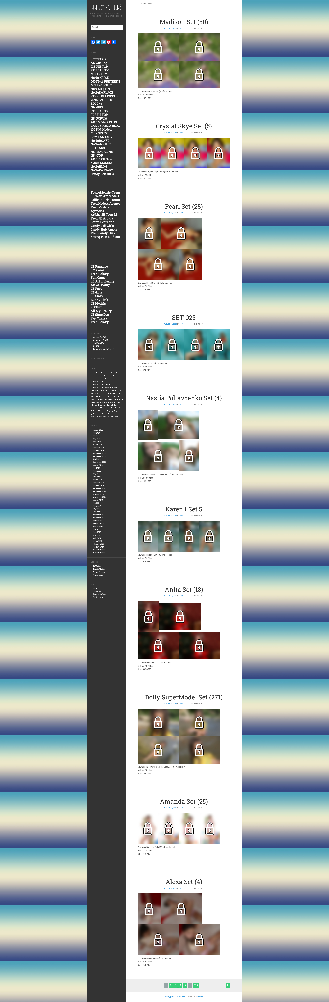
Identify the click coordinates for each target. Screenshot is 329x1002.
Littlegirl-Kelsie (99, 399)
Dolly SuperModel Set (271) (184, 697)
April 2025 (97, 477)
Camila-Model (112, 390)
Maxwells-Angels (105, 402)
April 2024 (97, 512)
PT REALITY (100, 70)
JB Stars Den (100, 314)
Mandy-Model (109, 399)
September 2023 (99, 523)
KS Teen (97, 307)
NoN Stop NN (100, 89)
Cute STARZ (99, 133)
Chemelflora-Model (111, 393)
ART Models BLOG (104, 122)
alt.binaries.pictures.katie (99, 381)
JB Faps (96, 288)
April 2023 (97, 538)
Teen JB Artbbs (102, 218)
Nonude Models (99, 569)
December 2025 (99, 453)
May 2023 (96, 535)
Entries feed (97, 591)
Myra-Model (110, 405)
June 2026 (97, 436)
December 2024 (99, 488)
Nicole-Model (95, 411)
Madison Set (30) (99, 337)
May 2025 (96, 474)
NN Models (97, 566)
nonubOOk (98, 59)
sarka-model (99, 417)
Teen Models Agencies (100, 209)
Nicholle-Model (109, 408)
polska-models (110, 414)
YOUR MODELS (102, 163)
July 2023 (96, 529)
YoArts (200, 997)
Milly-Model (94, 405)
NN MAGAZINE (102, 152)
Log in (95, 588)
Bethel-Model (95, 390)
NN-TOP (97, 155)
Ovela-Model (103, 411)
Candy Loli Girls (102, 174)
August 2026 (98, 430)
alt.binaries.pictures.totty (98, 387)
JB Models (98, 303)
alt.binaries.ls (110, 376)
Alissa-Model (115, 373)
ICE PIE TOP (99, 67)
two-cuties (106, 417)
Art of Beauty (100, 285)
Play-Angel (110, 411)
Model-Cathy (102, 405)
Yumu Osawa (113, 417)
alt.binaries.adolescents (98, 376)
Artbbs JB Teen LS (104, 214)
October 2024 (98, 494)
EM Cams (97, 270)
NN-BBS (97, 107)
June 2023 (97, 532)
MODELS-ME (100, 74)
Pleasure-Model (100, 414)
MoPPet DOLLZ (101, 85)
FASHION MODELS (104, 96)
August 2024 (98, 500)
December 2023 (99, 515)
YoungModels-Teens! (106, 192)
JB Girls (96, 292)
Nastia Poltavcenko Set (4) (103, 349)
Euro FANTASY (102, 137)
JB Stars (97, 296)
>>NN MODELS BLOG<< (101, 102)
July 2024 (96, 503)
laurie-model (106, 396)
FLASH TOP (99, 115)
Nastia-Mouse (100, 408)
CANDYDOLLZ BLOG (105, 126)
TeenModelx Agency (106, 203)
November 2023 (99, 518)
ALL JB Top (99, 63)
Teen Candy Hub (103, 233)
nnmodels (184, 28)
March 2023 (97, 541)
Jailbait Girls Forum (105, 200)
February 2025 (98, 483)
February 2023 (98, 544)
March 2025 (97, 480)
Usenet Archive (99, 572)
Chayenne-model (100, 393)
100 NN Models (101, 129)
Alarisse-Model (95, 373)
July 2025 (96, 468)
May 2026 (96, 439)
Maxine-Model (95, 402)
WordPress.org (98, 597)
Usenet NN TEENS (107, 7)
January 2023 (98, 547)
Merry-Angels (115, 402)
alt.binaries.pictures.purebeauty (100, 384)
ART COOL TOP (101, 159)
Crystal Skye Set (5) (100, 340)
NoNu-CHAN (100, 78)
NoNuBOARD (100, 141)
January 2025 (98, 485)
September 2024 (99, 497)
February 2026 (98, 448)
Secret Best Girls (102, 222)
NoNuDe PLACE (102, 92)
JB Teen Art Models (105, 196)
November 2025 (99, 456)
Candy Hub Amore (104, 229)
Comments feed (99, 594)
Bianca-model (103, 390)
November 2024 (99, 491)
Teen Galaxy (100, 274)
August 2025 (98, 465)
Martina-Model (118, 399)
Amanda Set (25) (184, 801)
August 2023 (98, 526)
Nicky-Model (118, 408)
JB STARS (98, 148)
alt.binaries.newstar (113, 379)
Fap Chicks (99, 318)
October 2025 (98, 459)
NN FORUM (99, 118)
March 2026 (97, 445)
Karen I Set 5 (183, 509)
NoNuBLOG (99, 166)
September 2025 (99, 462)
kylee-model (98, 396)
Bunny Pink (99, 300)
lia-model (113, 396)
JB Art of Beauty (103, 281)
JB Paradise (99, 266)
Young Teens (98, 575)
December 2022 (99, 550)
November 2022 (99, 553)
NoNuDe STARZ (102, 170)
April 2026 (97, 442)
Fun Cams (98, 277)
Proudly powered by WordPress (175, 997)
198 (196, 985)
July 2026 (96, 433)
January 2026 (98, 450)
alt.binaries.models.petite (98, 379)
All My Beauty (101, 311)
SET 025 (96, 346)
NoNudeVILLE (101, 144)
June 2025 (97, 471)
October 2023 (98, 521)
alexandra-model (105, 373)
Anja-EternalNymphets (113, 387)
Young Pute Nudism (105, 237)
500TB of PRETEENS (105, 81)
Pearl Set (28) (98, 343)
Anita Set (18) (184, 589)
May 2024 (96, 509)
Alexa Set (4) (184, 882)
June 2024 (97, 506)
